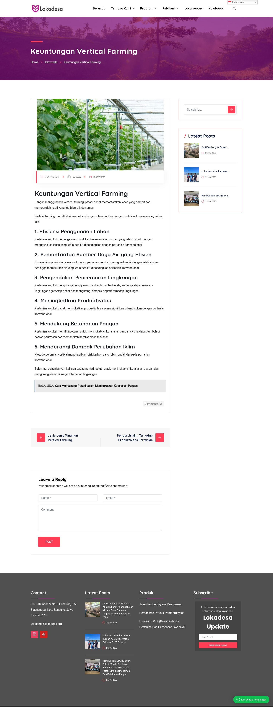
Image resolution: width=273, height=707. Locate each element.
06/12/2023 (52, 177)
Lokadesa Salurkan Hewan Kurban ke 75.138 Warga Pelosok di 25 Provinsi (216, 171)
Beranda (99, 8)
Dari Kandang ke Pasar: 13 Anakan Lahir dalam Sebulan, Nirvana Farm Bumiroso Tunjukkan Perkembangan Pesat (216, 147)
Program (146, 8)
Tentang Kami (121, 8)
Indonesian (237, 2)
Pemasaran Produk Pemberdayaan (161, 613)
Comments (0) (153, 403)
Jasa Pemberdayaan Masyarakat (160, 604)
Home (34, 62)
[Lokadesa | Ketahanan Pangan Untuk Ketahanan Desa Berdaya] (47, 8)
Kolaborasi (216, 8)
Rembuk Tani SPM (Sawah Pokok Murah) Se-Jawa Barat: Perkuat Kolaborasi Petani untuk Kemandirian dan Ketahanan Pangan (216, 195)
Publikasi (168, 8)
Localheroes (193, 8)
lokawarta (51, 62)
